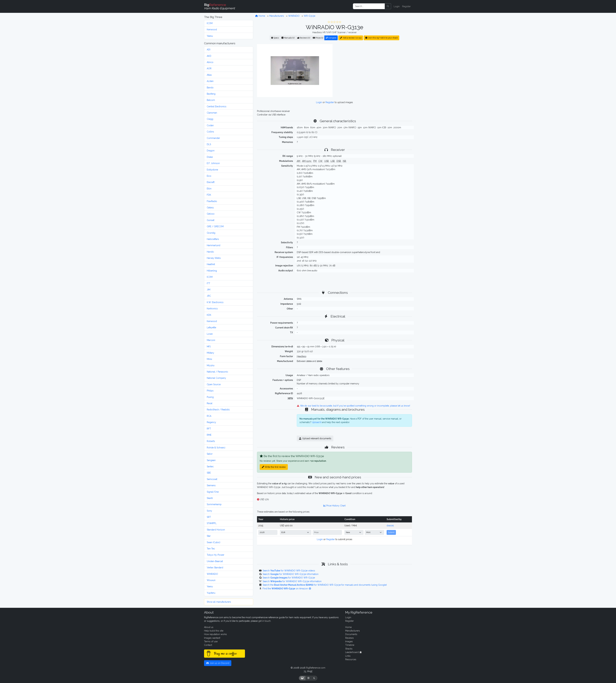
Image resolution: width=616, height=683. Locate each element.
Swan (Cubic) (213, 542)
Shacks (348, 648)
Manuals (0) (289, 38)
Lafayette (211, 327)
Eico (209, 176)
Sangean (211, 460)
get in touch (264, 621)
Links (348, 656)
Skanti (210, 498)
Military (210, 353)
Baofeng (211, 94)
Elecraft (210, 182)
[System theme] (302, 678)
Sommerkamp (214, 504)
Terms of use (211, 641)
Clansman (212, 112)
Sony (209, 510)
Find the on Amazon (285, 588)
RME (209, 435)
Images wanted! (212, 638)
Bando (210, 87)
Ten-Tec (211, 548)
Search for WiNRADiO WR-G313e (289, 577)
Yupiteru (211, 593)
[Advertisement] (374, 70)
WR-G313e (309, 16)
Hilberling (212, 270)
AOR (209, 68)
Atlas (209, 75)
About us (208, 627)
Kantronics (212, 308)
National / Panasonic (217, 371)
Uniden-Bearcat (215, 561)
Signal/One (213, 492)
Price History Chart (336, 505)
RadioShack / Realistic (218, 409)
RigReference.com (315, 667)
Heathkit (211, 264)
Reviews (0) (304, 38)
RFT (209, 428)
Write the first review (275, 467)
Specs (276, 38)
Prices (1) (319, 38)
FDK (209, 195)
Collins (210, 131)
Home (261, 16)
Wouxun (211, 580)
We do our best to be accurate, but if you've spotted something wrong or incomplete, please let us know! (354, 405)
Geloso (210, 213)
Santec (210, 466)
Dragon (210, 150)
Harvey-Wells (214, 258)
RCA (209, 416)
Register (406, 6)
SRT (209, 517)
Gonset (210, 220)
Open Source (214, 384)
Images (349, 641)
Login (397, 6)
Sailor (210, 454)
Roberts (211, 441)
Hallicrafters (213, 239)
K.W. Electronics (215, 302)
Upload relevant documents (316, 438)
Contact (208, 645)
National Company (216, 378)
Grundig (211, 233)
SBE (209, 472)
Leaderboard (352, 652)
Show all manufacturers (219, 602)
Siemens (211, 485)
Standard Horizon (216, 529)
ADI (208, 49)
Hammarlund (213, 245)
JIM (208, 289)
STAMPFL (212, 523)
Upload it (316, 422)
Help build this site (213, 630)
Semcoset (212, 479)
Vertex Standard (215, 567)
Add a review (352, 38)
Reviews (349, 638)
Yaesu (210, 36)
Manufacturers (276, 16)
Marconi (211, 340)
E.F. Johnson (213, 163)
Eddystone (212, 169)
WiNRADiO (212, 574)
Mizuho (210, 365)
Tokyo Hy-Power (215, 555)
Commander (213, 138)
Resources (350, 659)
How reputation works (215, 634)
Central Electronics (216, 106)
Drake (210, 157)
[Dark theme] (314, 678)
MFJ (209, 346)
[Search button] (388, 6)
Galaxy (210, 207)
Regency (211, 422)
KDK (209, 315)
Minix (209, 359)
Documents (351, 634)
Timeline (349, 645)
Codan (210, 125)
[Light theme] (308, 678)
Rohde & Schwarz (216, 447)
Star (209, 536)
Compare (332, 38)
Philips (210, 390)
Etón (209, 188)
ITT (208, 283)
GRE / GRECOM (215, 226)
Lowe (210, 334)
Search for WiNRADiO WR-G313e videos (289, 570)
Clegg (210, 119)
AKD (209, 56)
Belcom (211, 100)
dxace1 (390, 525)
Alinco (210, 62)
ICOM (210, 23)
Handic (210, 251)
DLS (209, 144)
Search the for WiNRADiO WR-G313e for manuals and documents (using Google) (325, 585)
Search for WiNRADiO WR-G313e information (290, 574)
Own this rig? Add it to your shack (383, 38)
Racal (209, 403)
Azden (210, 81)
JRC (209, 296)
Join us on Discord (219, 663)
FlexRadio (212, 201)
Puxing (210, 397)
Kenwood (212, 29)
